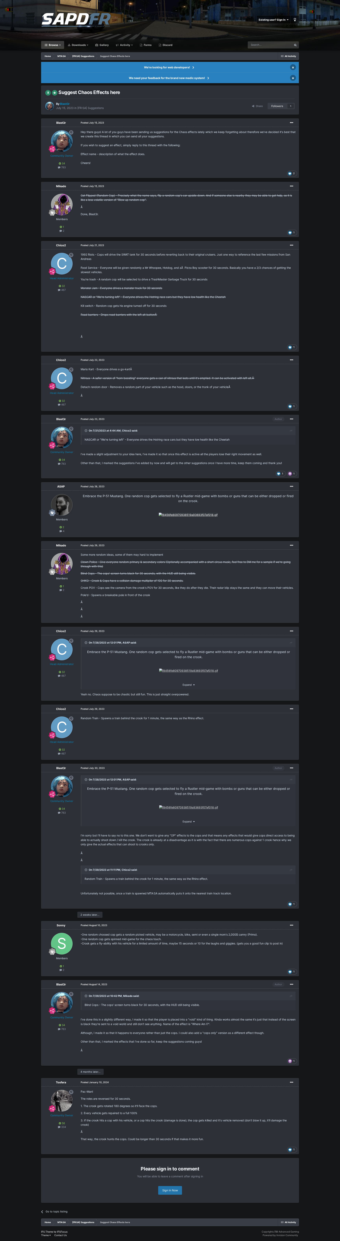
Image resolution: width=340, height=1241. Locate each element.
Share (258, 106)
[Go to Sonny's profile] (62, 943)
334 (63, 1126)
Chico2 (61, 245)
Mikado (61, 186)
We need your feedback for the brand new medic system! (167, 78)
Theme (45, 1235)
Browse (53, 45)
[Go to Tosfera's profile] (62, 1101)
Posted (92, 122)
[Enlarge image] (188, 514)
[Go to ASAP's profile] (62, 505)
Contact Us (60, 1235)
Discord (167, 45)
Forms (147, 45)
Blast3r (61, 122)
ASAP (61, 486)
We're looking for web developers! (167, 67)
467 (63, 289)
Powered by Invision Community (280, 1235)
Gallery (104, 45)
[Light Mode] (295, 20)
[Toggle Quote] (86, 430)
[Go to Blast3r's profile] (49, 106)
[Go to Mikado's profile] (62, 204)
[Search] (295, 44)
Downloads (78, 45)
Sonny (61, 925)
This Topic (280, 44)
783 (63, 167)
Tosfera (61, 1082)
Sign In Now (170, 1190)
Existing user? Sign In (273, 19)
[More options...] (292, 122)
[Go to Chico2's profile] (62, 263)
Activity (124, 45)
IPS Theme (47, 1231)
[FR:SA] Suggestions (90, 108)
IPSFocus (62, 1231)
